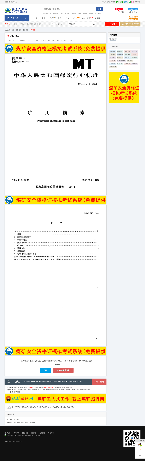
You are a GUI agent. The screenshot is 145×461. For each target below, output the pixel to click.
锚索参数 (112, 58)
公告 (67, 18)
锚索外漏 (127, 64)
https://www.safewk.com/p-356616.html (24, 422)
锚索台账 (127, 51)
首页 (35, 18)
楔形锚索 (130, 61)
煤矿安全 (18, 30)
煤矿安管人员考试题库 (57, 13)
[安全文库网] (16, 10)
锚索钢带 (134, 54)
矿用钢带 (134, 58)
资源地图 (33, 433)
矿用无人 (112, 51)
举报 (31, 24)
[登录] (126, 2)
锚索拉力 (127, 58)
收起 (141, 440)
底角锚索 (112, 54)
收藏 (22, 24)
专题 (43, 18)
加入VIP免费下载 (131, 24)
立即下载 (113, 24)
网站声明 (16, 433)
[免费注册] (119, 2)
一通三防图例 (83, 13)
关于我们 (8, 433)
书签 (8, 24)
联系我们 (39, 435)
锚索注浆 (120, 64)
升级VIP (133, 12)
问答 (51, 18)
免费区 (97, 18)
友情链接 (42, 433)
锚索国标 (120, 54)
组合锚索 (134, 64)
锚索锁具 (112, 64)
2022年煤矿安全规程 (71, 13)
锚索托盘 (120, 51)
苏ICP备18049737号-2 (15, 441)
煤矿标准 (25, 30)
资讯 (59, 18)
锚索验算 (120, 58)
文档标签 (115, 46)
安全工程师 (85, 18)
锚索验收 (134, 51)
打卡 (75, 18)
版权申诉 (40, 24)
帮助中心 (137, 2)
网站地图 (25, 433)
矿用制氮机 (113, 67)
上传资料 (120, 12)
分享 (15, 24)
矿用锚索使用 (121, 61)
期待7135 (15, 40)
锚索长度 (112, 61)
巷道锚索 (127, 54)
